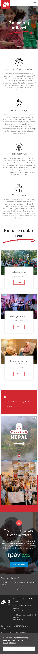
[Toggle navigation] (34, 3)
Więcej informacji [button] (9, 643)
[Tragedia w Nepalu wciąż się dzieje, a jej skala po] (19, 438)
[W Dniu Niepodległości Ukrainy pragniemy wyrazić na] (19, 482)
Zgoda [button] (19, 648)
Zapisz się (19, 589)
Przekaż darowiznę (19, 564)
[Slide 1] (19, 46)
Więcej (19, 282)
